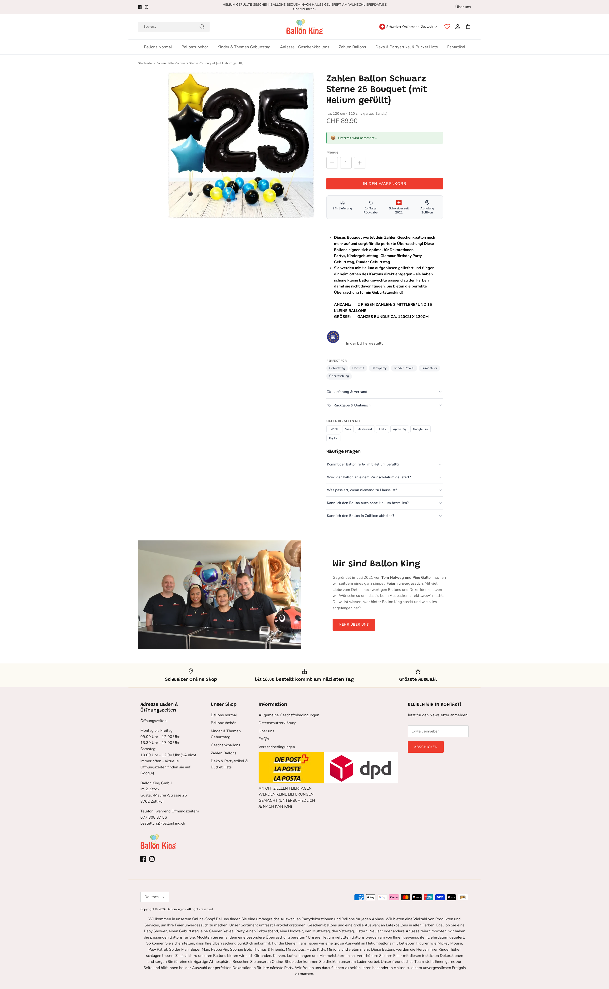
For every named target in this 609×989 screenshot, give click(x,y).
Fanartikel (456, 47)
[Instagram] (146, 7)
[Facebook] (140, 7)
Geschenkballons (225, 745)
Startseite (145, 63)
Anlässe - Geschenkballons (304, 47)
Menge (332, 152)
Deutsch (427, 26)
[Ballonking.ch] (304, 27)
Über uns (463, 7)
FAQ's (264, 739)
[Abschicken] (202, 27)
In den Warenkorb (384, 183)
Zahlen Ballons (352, 47)
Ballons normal (158, 47)
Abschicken (425, 747)
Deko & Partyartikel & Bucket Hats (406, 47)
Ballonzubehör (195, 47)
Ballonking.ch (176, 909)
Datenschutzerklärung (277, 723)
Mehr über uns (354, 624)
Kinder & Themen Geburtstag (243, 47)
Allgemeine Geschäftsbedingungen (289, 715)
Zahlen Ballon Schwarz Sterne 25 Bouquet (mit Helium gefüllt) (199, 63)
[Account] (457, 27)
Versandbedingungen (277, 747)
